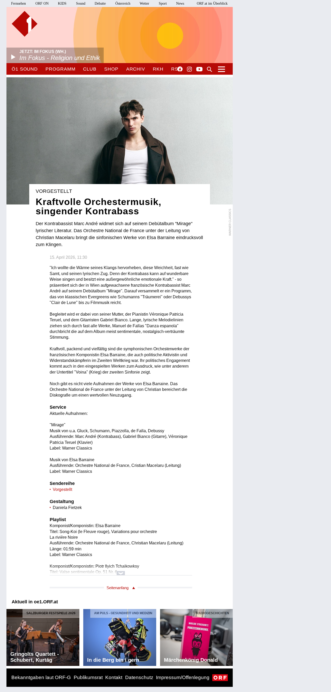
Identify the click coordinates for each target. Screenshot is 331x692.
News (180, 3)
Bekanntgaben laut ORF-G (41, 677)
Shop (111, 69)
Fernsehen (18, 3)
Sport (163, 3)
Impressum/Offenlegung (182, 677)
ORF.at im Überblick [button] (212, 3)
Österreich (122, 3)
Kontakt (113, 677)
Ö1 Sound (25, 69)
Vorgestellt (62, 489)
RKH (158, 69)
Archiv (135, 69)
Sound (80, 3)
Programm (60, 69)
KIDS (62, 3)
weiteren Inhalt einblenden (121, 570)
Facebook (180, 69)
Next (228, 636)
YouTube (199, 69)
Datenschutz (139, 677)
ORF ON (42, 3)
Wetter (144, 3)
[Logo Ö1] (24, 24)
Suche (209, 69)
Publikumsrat (88, 677)
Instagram (189, 69)
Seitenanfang (118, 587)
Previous (10, 636)
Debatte (100, 3)
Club (89, 69)
